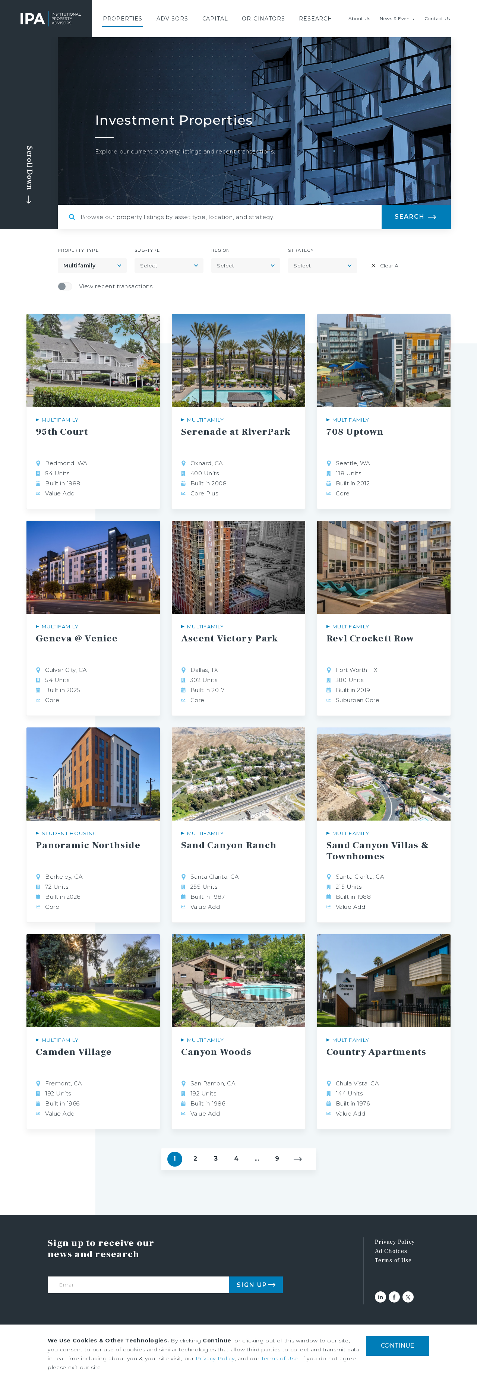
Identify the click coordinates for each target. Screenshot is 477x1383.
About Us (359, 18)
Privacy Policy (395, 1242)
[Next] (297, 1159)
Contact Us (437, 18)
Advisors (172, 18)
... (257, 1158)
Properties (122, 18)
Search (410, 216)
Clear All (390, 265)
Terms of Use (393, 1260)
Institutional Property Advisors (50, 18)
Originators (263, 18)
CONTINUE (397, 1345)
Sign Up (252, 1284)
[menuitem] (122, 18)
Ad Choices (391, 1251)
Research (315, 18)
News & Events (397, 18)
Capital (215, 18)
